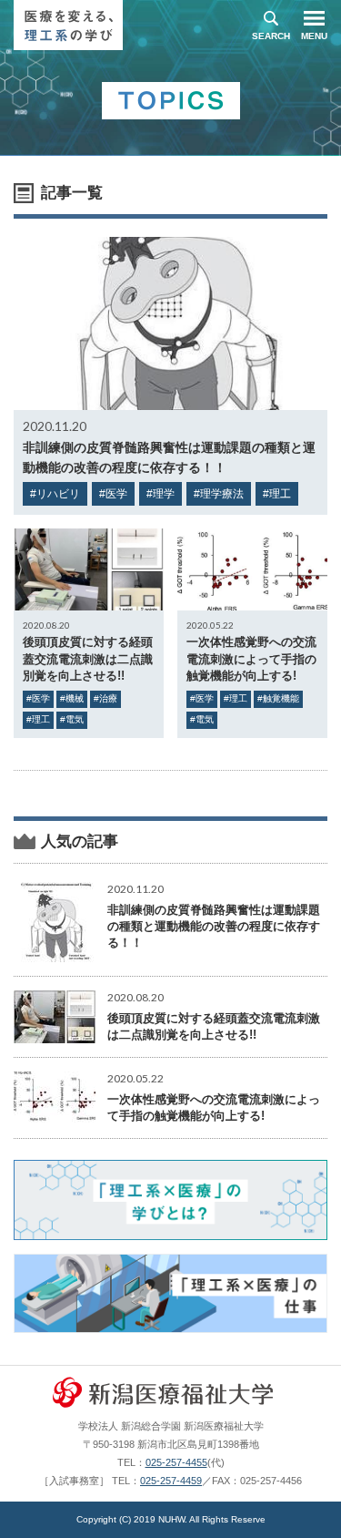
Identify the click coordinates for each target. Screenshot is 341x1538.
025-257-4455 (176, 1462)
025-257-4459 (171, 1480)
